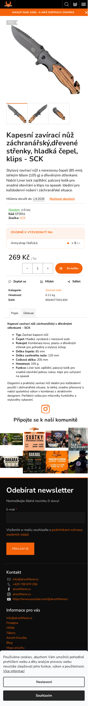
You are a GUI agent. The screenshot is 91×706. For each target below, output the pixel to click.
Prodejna (12, 623)
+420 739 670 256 (25, 584)
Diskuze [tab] (28, 313)
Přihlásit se (20, 548)
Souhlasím (44, 695)
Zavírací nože (54, 290)
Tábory (10, 633)
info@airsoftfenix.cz (26, 579)
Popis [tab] (14, 313)
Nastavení (44, 682)
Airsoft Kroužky (16, 638)
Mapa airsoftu (15, 648)
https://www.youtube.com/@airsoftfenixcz (40, 599)
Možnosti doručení (62, 199)
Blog (9, 643)
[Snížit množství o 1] (27, 268)
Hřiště (10, 628)
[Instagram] (45, 409)
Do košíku (72, 268)
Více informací (14, 671)
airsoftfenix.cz (22, 589)
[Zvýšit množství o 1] (48, 268)
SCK (23, 218)
